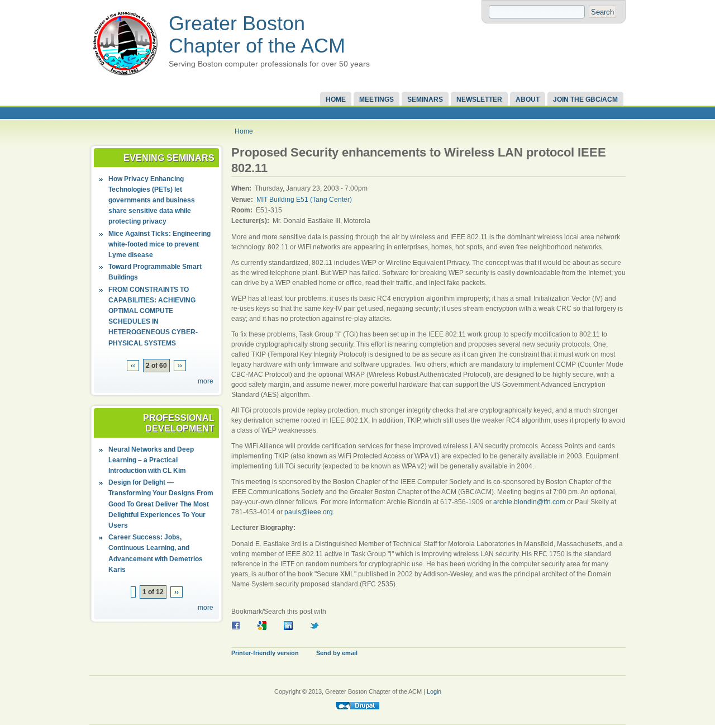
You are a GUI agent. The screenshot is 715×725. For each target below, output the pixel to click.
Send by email (337, 653)
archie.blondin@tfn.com (529, 502)
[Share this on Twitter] (318, 627)
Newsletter (479, 99)
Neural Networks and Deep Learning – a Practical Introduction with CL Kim (151, 460)
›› (180, 365)
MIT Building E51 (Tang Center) (304, 199)
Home (336, 99)
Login (434, 691)
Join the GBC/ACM (585, 99)
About (528, 99)
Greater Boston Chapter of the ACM (257, 34)
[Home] (125, 76)
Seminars (425, 99)
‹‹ (133, 365)
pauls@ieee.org (308, 512)
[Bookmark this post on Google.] (266, 627)
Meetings (376, 99)
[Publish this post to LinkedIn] (292, 627)
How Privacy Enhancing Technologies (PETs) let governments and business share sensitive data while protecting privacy (151, 200)
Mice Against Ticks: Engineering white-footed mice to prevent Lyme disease (159, 244)
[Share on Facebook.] (239, 627)
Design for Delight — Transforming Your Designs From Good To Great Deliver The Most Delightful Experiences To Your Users (160, 503)
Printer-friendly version (265, 653)
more (205, 381)
